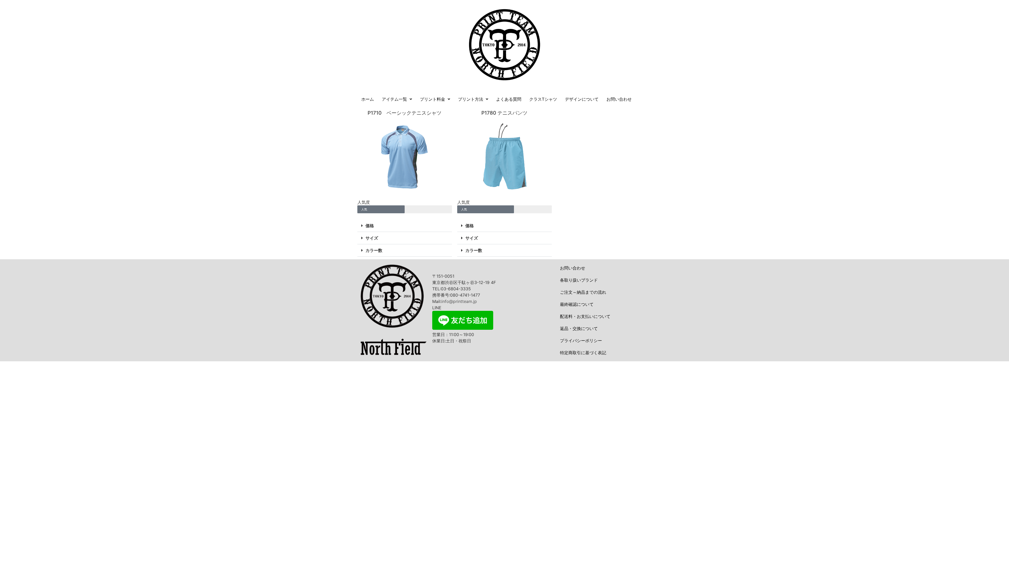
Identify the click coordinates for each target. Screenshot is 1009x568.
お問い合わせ (619, 99)
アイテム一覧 (394, 99)
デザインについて (582, 99)
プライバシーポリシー (581, 340)
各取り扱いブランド (579, 280)
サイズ (371, 238)
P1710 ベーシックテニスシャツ (404, 113)
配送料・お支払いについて (585, 316)
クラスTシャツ (543, 99)
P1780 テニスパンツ (504, 113)
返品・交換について (579, 328)
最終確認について (577, 304)
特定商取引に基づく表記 (583, 352)
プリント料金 (432, 99)
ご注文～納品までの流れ (583, 292)
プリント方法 (470, 99)
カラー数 (373, 250)
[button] (397, 99)
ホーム (367, 99)
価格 (369, 225)
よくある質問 (508, 99)
